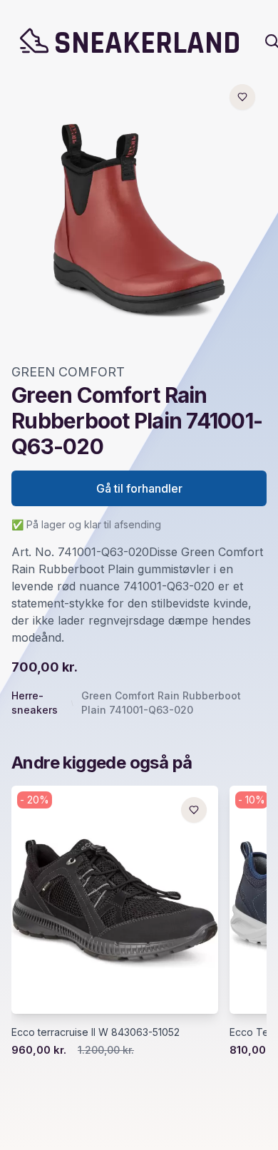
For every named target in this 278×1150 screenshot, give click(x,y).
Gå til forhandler (139, 488)
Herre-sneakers (34, 702)
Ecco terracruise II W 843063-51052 (95, 1032)
